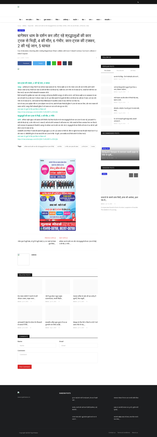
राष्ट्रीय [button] (75, 20)
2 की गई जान (84, 146)
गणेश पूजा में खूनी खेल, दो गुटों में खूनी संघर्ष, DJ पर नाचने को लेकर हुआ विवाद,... (37, 242)
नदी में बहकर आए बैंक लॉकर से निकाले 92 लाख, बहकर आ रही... (126, 99)
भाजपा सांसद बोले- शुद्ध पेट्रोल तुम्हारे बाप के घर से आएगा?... (84, 418)
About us (135, 432)
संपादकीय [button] (107, 20)
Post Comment (24, 367)
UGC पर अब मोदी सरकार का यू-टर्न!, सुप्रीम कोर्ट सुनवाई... (126, 408)
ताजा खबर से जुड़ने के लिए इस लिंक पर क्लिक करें (32, 109)
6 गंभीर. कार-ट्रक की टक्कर (71, 146)
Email (61, 341)
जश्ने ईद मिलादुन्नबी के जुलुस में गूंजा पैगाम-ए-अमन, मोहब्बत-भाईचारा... (125, 88)
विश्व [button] (38, 20)
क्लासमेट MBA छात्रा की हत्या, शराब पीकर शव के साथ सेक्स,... (126, 418)
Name (20, 341)
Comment (21, 351)
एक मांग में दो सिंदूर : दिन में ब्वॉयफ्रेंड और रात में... (126, 76)
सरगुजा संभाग (30, 26)
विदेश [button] (57, 20)
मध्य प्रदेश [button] (29, 20)
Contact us (112, 432)
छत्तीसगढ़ (24, 26)
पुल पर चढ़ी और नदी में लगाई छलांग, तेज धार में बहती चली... (85, 399)
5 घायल (93, 146)
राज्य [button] (90, 20)
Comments (23, 336)
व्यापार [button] (98, 20)
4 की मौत (59, 146)
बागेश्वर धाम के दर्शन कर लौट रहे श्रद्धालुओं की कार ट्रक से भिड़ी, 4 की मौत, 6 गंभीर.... (78, 242)
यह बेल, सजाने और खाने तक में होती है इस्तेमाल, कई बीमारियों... (84, 408)
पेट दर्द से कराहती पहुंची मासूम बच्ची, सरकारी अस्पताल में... (125, 120)
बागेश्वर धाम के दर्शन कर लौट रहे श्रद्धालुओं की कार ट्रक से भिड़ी (39, 146)
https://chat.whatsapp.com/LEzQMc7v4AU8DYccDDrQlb (38, 112)
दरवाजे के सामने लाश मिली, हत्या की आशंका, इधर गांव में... (119, 198)
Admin (34, 255)
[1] (138, 2)
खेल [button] (83, 20)
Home (19, 26)
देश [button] (20, 20)
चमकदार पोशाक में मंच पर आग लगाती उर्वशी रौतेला (126, 398)
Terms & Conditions (123, 432)
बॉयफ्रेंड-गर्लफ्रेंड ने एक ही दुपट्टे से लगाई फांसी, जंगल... (126, 109)
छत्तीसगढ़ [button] (66, 20)
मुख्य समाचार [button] (47, 20)
